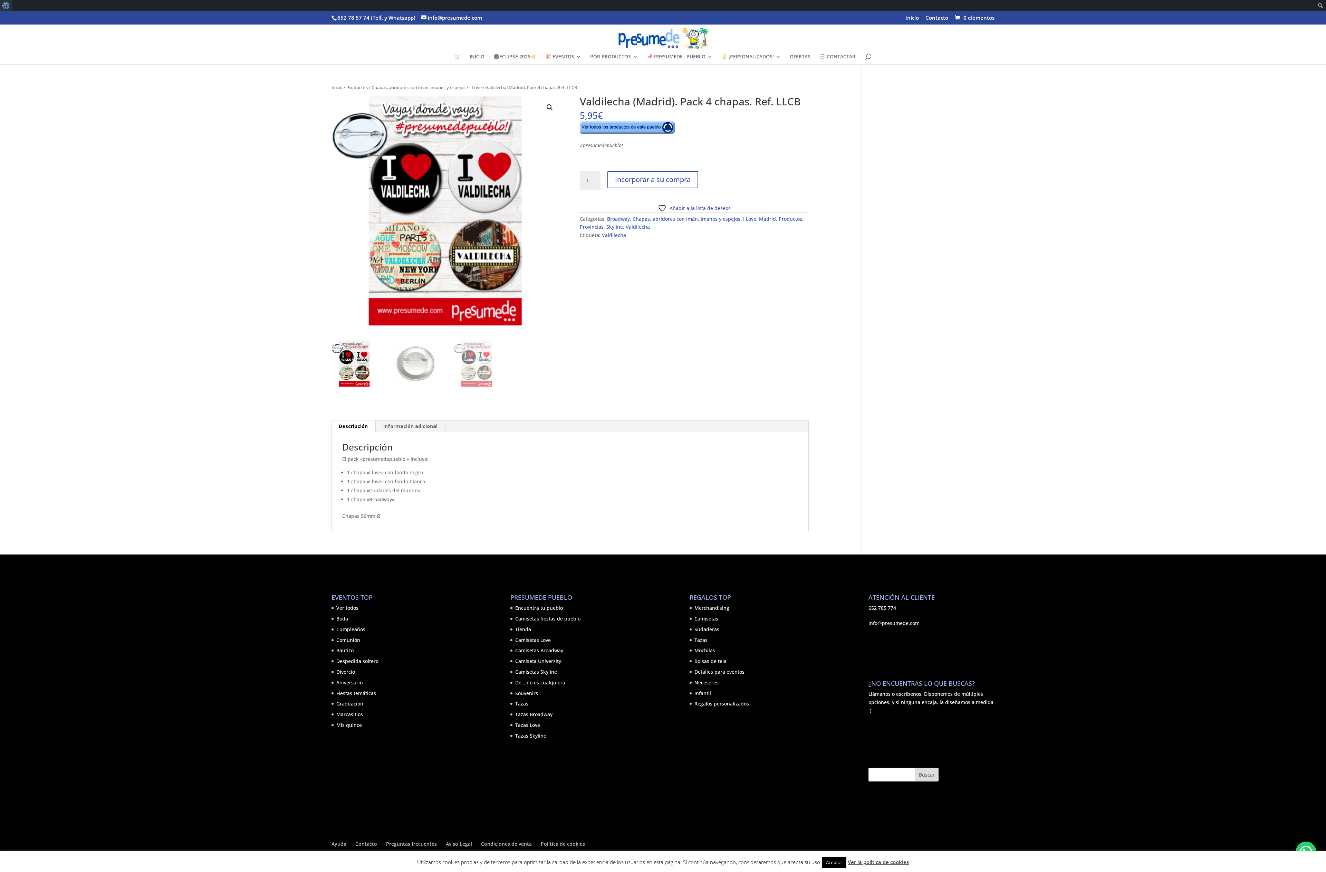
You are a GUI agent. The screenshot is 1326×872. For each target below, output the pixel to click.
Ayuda (339, 844)
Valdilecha (638, 227)
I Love (475, 87)
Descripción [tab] (353, 426)
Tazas (521, 703)
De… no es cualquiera (540, 682)
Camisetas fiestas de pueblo (547, 618)
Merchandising (711, 608)
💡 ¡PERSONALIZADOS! (747, 57)
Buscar (927, 774)
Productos (357, 87)
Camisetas (706, 618)
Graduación (349, 703)
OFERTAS (800, 57)
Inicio (912, 18)
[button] (550, 107)
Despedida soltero (357, 661)
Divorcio (345, 672)
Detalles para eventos (719, 672)
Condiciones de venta (506, 844)
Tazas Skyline (530, 735)
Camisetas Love (533, 640)
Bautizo (345, 650)
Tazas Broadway (533, 714)
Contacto (936, 18)
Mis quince (349, 725)
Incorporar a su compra (653, 179)
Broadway (618, 219)
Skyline (614, 227)
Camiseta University (538, 661)
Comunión (348, 640)
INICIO (477, 57)
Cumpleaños (350, 629)
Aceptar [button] (834, 862)
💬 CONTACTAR (837, 57)
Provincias (592, 227)
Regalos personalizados (721, 703)
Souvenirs (526, 693)
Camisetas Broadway (539, 650)
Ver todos (347, 608)
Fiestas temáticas (356, 693)
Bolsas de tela (710, 661)
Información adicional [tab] (410, 426)
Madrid (767, 219)
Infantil (702, 693)
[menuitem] (6, 5)
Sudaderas (706, 629)
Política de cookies (563, 844)
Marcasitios (349, 714)
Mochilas (704, 650)
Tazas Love (527, 725)
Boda (342, 618)
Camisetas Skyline (536, 672)
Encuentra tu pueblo (539, 608)
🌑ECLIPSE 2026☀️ (514, 57)
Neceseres (706, 682)
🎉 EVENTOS (559, 57)
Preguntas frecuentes (411, 844)
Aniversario (349, 682)
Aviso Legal (459, 844)
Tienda (523, 629)
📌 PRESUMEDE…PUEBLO (676, 57)
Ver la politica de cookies (878, 862)
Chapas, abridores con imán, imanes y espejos (418, 87)
